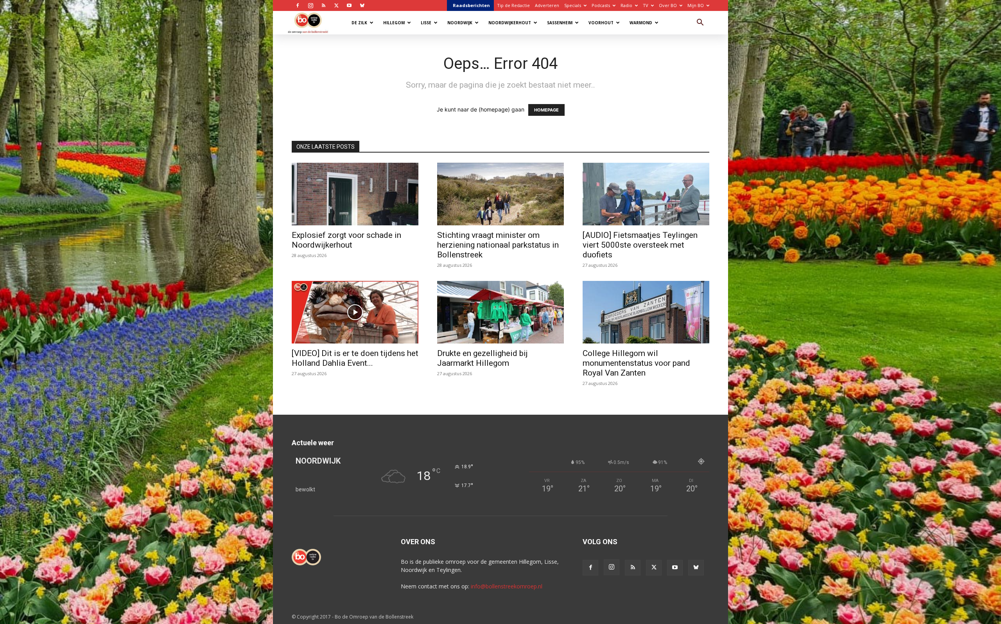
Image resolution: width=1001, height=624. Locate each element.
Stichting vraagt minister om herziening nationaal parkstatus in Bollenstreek (498, 244)
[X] (336, 5)
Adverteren (547, 5)
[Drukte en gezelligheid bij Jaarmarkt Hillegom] (500, 312)
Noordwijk (459, 22)
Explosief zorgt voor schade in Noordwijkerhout (346, 240)
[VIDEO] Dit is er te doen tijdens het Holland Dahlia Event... (355, 358)
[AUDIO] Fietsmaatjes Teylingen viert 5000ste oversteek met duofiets (640, 244)
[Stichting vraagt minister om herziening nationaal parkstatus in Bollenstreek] (500, 194)
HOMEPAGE (546, 110)
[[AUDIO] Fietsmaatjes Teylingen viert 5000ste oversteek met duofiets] (646, 194)
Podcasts (601, 5)
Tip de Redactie (513, 5)
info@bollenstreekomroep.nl (506, 586)
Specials (572, 5)
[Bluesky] (362, 5)
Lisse (426, 22)
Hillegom (394, 22)
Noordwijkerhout (509, 22)
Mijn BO (695, 5)
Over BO (668, 5)
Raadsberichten (471, 5)
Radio (626, 5)
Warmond (641, 22)
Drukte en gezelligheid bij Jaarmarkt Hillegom (482, 358)
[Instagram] (310, 5)
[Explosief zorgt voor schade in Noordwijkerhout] (355, 194)
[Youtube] (349, 5)
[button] (700, 23)
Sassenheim (559, 22)
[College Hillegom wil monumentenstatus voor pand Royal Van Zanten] (646, 312)
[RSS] (323, 5)
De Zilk (359, 22)
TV (645, 5)
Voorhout (601, 22)
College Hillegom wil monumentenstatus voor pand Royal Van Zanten (636, 363)
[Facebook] (297, 5)
